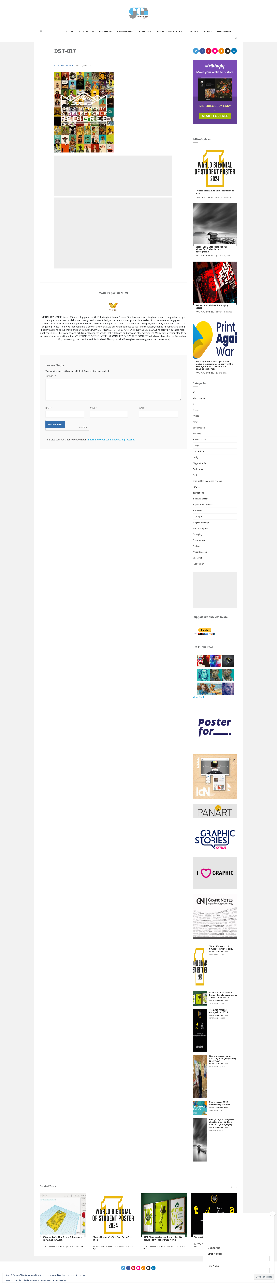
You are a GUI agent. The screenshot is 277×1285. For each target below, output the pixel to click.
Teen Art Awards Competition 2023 (218, 1011)
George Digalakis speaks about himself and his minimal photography (211, 249)
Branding (197, 433)
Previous (231, 1187)
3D (194, 392)
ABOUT (206, 31)
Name (48, 408)
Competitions (199, 451)
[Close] (273, 1213)
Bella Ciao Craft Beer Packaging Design (212, 306)
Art (194, 404)
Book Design (199, 427)
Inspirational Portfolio (203, 504)
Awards (196, 421)
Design (196, 457)
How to (196, 486)
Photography (199, 540)
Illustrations (198, 492)
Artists (196, 415)
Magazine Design (201, 522)
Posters (196, 546)
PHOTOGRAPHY (125, 31)
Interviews (197, 510)
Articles (196, 410)
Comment (50, 376)
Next (235, 1187)
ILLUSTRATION (86, 31)
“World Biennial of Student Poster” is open (214, 191)
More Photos (199, 697)
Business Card (199, 439)
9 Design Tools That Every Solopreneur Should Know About (62, 1238)
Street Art (197, 557)
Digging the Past (200, 463)
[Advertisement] (113, 176)
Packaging (197, 534)
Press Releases (200, 552)
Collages (197, 445)
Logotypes (198, 516)
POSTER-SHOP (224, 31)
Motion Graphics (200, 528)
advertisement (199, 398)
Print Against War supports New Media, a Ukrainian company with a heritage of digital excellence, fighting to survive (214, 365)
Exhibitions (198, 469)
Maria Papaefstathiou (63, 66)
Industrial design (200, 498)
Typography (198, 563)
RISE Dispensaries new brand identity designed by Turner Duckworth (223, 995)
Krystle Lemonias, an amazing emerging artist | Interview (222, 1058)
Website (142, 408)
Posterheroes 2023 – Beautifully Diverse (219, 1103)
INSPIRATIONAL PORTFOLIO (170, 31)
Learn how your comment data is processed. (111, 439)
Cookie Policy (60, 1280)
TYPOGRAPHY (105, 31)
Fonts (195, 475)
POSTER (69, 31)
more (193, 31)
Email (93, 408)
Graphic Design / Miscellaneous (207, 481)
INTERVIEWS (144, 31)
